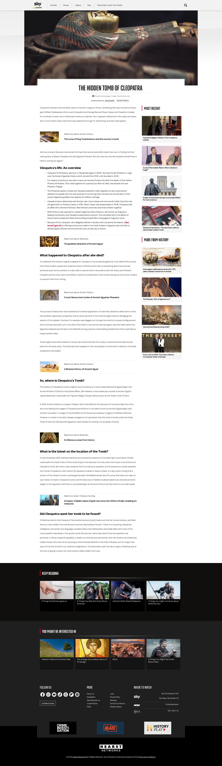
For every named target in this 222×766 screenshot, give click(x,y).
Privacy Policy (115, 697)
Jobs (112, 694)
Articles (53, 5)
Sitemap (113, 700)
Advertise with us (93, 700)
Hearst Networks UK (80, 757)
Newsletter (91, 697)
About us (90, 694)
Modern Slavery (116, 707)
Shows (66, 5)
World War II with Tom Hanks (109, 5)
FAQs (89, 707)
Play (89, 5)
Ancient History (123, 101)
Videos (78, 5)
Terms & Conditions (117, 703)
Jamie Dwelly (109, 101)
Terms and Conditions (147, 757)
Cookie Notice (92, 703)
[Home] (37, 5)
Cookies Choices (48, 703)
